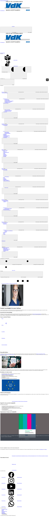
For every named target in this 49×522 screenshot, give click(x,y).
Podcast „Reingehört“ (7, 109)
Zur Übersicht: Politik (4, 169)
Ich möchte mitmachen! (6, 209)
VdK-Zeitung (5, 151)
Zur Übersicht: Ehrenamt (5, 200)
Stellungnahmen (7, 176)
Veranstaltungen (5, 125)
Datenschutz (3, 512)
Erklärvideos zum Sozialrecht (8, 101)
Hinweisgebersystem (4, 511)
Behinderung (5, 179)
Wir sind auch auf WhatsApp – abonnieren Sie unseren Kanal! (9, 283)
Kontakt (4, 234)
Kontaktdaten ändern (5, 250)
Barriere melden (4, 513)
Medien (3, 149)
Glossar (3, 510)
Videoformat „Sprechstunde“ (8, 110)
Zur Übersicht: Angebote (5, 124)
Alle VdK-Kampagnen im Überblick (19, 401)
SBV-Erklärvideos (7, 132)
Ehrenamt (3, 199)
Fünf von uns (6, 187)
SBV (4, 131)
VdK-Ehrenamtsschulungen (8, 208)
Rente (4, 177)
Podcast (4, 153)
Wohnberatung (5, 111)
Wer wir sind (4, 223)
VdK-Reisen (4, 134)
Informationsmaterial (5, 249)
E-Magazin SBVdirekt (7, 133)
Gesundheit (4, 178)
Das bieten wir (5, 207)
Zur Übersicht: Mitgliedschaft (5, 247)
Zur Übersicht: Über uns (5, 222)
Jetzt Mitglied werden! (4, 509)
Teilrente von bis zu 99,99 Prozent (8, 374)
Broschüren (4, 155)
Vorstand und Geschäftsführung (9, 230)
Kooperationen (5, 137)
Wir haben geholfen (7, 100)
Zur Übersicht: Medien (4, 150)
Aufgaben (4, 201)
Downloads (4, 156)
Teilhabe (46, 449)
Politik (3, 168)
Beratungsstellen (7, 99)
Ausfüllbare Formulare (7, 102)
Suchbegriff (1, 78)
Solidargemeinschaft (10, 354)
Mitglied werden (5, 248)
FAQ (4, 233)
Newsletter (4, 154)
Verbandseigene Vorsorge (6, 135)
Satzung (6, 231)
